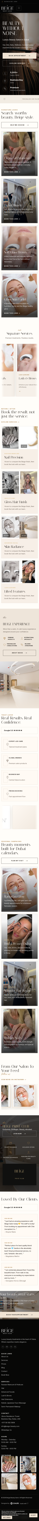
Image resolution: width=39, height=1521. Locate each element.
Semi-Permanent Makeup (10, 1407)
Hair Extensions (7, 1399)
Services (4, 1360)
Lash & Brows (6, 1396)
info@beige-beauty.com (10, 1426)
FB (11, 1346)
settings (7, 1517)
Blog (3, 1368)
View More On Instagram (12, 1079)
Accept (33, 1515)
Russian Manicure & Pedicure (12, 1385)
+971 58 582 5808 (8, 1423)
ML (15, 1346)
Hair (2, 1388)
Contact (4, 1371)
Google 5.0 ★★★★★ (13, 730)
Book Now (5, 1375)
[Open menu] (19, 8)
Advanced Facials (8, 1392)
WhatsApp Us (6, 1430)
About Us (4, 1356)
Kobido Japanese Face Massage (13, 1403)
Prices (3, 1364)
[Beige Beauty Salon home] (7, 8)
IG (2, 1346)
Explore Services (9, 422)
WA (7, 1346)
